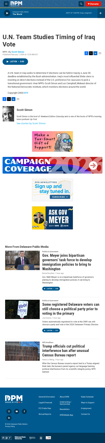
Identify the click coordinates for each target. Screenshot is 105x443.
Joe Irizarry (46, 318)
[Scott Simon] (8, 113)
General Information (47, 397)
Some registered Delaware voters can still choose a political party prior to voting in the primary (70, 309)
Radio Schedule (87, 397)
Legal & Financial (45, 403)
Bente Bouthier (48, 273)
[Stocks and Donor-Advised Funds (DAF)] (52, 141)
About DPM (64, 397)
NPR (26, 92)
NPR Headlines (47, 342)
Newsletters (65, 409)
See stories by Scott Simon (31, 123)
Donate (94, 4)
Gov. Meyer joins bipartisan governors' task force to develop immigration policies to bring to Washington (67, 262)
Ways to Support (87, 403)
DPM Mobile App (66, 415)
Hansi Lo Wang (48, 360)
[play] (7, 13)
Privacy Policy (10, 426)
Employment (86, 408)
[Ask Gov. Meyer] (52, 217)
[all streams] (101, 13)
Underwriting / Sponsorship (65, 403)
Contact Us (85, 414)
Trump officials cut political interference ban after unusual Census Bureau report (65, 350)
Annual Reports (45, 414)
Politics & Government (50, 252)
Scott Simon (18, 52)
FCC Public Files (45, 408)
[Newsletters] (52, 190)
